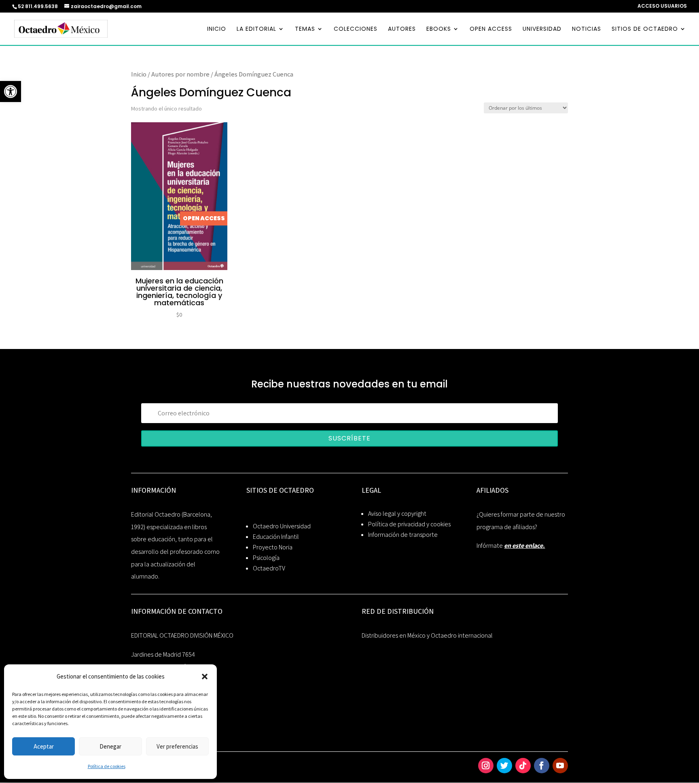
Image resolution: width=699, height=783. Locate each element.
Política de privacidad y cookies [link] (409, 524)
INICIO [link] (216, 29)
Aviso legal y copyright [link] (397, 513)
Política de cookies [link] (106, 766)
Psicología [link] (266, 557)
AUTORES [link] (402, 29)
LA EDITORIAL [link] (256, 29)
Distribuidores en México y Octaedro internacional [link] (427, 635)
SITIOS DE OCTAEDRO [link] (645, 29)
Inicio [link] (138, 74)
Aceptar (44, 746)
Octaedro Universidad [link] (282, 526)
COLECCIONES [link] (355, 29)
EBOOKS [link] (438, 29)
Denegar (110, 746)
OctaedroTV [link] (269, 568)
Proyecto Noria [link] (272, 547)
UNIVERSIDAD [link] (542, 29)
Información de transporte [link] (403, 534)
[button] (205, 676)
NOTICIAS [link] (586, 29)
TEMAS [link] (305, 29)
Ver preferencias (177, 746)
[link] (10, 91)
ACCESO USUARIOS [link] (662, 6)
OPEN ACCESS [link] (491, 29)
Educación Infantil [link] (276, 536)
